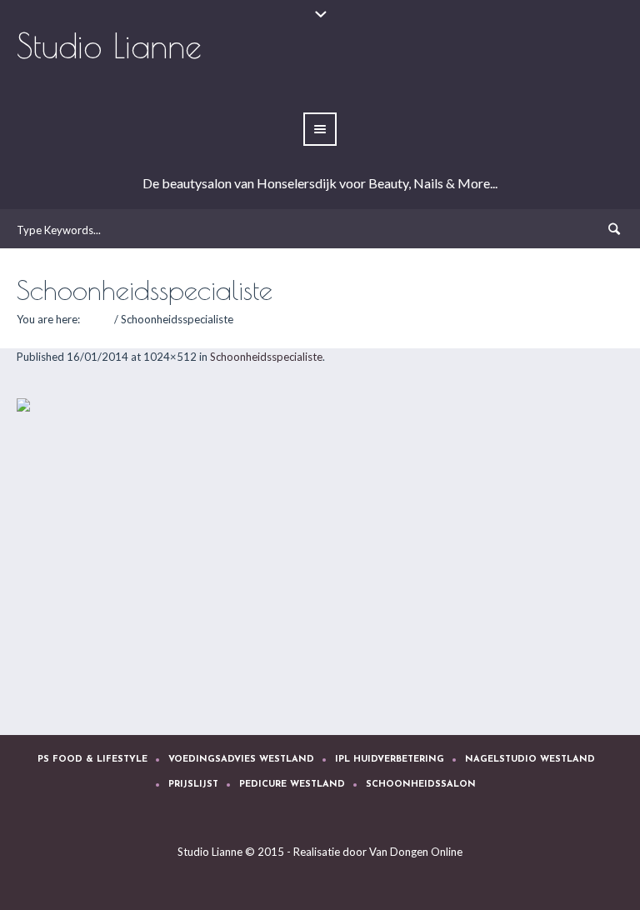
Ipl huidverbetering (389, 759)
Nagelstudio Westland (530, 759)
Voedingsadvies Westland (241, 759)
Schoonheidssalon (421, 784)
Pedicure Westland (292, 784)
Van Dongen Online (415, 851)
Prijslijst (193, 784)
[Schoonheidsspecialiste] (320, 550)
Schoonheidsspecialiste (266, 356)
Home (97, 319)
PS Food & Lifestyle (93, 759)
